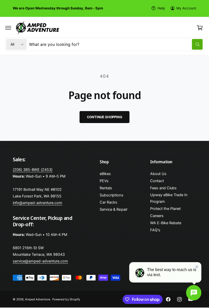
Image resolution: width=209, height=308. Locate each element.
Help (161, 8)
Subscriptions (111, 195)
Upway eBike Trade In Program (168, 198)
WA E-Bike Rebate (165, 223)
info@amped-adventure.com (37, 202)
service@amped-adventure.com (40, 261)
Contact (157, 181)
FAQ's (155, 230)
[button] (8, 27)
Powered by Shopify (66, 299)
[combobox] (116, 44)
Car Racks (108, 202)
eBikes (105, 173)
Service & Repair (113, 209)
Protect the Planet (165, 208)
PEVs (104, 181)
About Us (158, 173)
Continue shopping (104, 117)
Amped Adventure (37, 299)
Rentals (106, 188)
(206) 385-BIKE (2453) (33, 169)
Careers (157, 215)
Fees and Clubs (163, 188)
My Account (186, 8)
